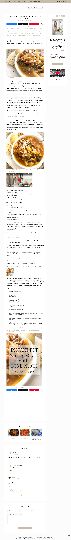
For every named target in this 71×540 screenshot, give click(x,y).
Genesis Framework (38, 538)
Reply (11, 473)
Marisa (13, 477)
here (31, 127)
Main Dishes (27, 20)
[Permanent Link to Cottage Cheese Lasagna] (25, 436)
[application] (57, 73)
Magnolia (29, 538)
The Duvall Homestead (35, 8)
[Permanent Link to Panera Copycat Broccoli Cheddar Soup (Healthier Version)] (36, 436)
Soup (30, 20)
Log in (53, 538)
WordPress (47, 538)
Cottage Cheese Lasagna (25, 438)
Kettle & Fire (15, 110)
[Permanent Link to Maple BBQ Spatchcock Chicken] (13, 436)
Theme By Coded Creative (44, 537)
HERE (62, 50)
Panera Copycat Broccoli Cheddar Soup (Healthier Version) (37, 438)
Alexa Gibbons (16, 465)
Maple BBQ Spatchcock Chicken (13, 438)
